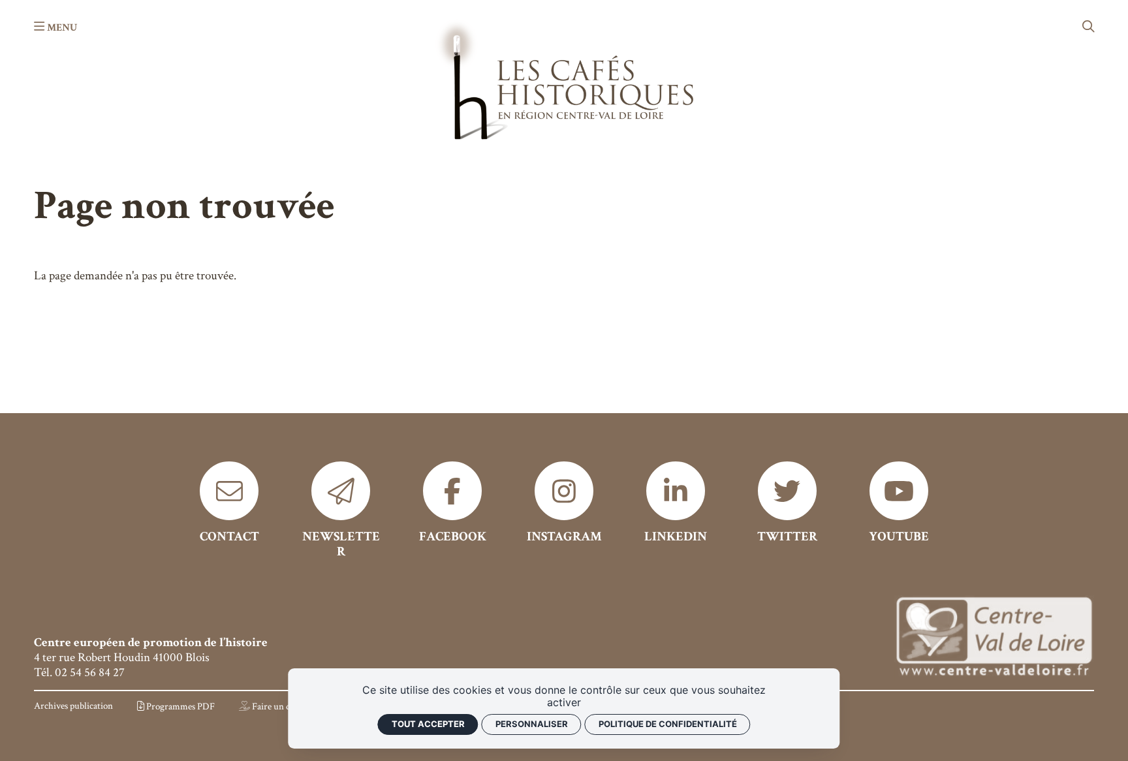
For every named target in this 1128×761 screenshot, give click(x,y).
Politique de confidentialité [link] (668, 724)
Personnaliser (531, 724)
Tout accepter (428, 724)
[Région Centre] (994, 637)
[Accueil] (563, 79)
